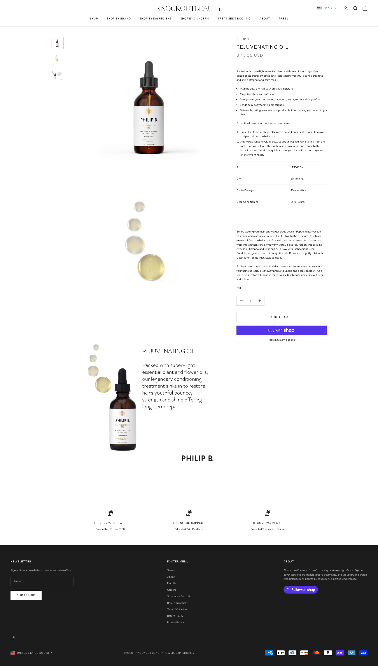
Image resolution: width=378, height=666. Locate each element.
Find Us (171, 583)
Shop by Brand (119, 18)
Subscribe (26, 595)
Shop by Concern (194, 18)
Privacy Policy (175, 622)
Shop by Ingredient (156, 18)
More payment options (282, 340)
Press (283, 18)
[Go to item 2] (57, 59)
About (264, 18)
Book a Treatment (177, 603)
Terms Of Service (177, 609)
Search (171, 570)
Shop (94, 18)
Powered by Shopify (179, 652)
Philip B (242, 39)
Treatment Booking (234, 18)
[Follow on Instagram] (12, 637)
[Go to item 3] (57, 75)
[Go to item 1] (57, 43)
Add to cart (281, 317)
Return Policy (175, 616)
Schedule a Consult (178, 596)
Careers (171, 590)
